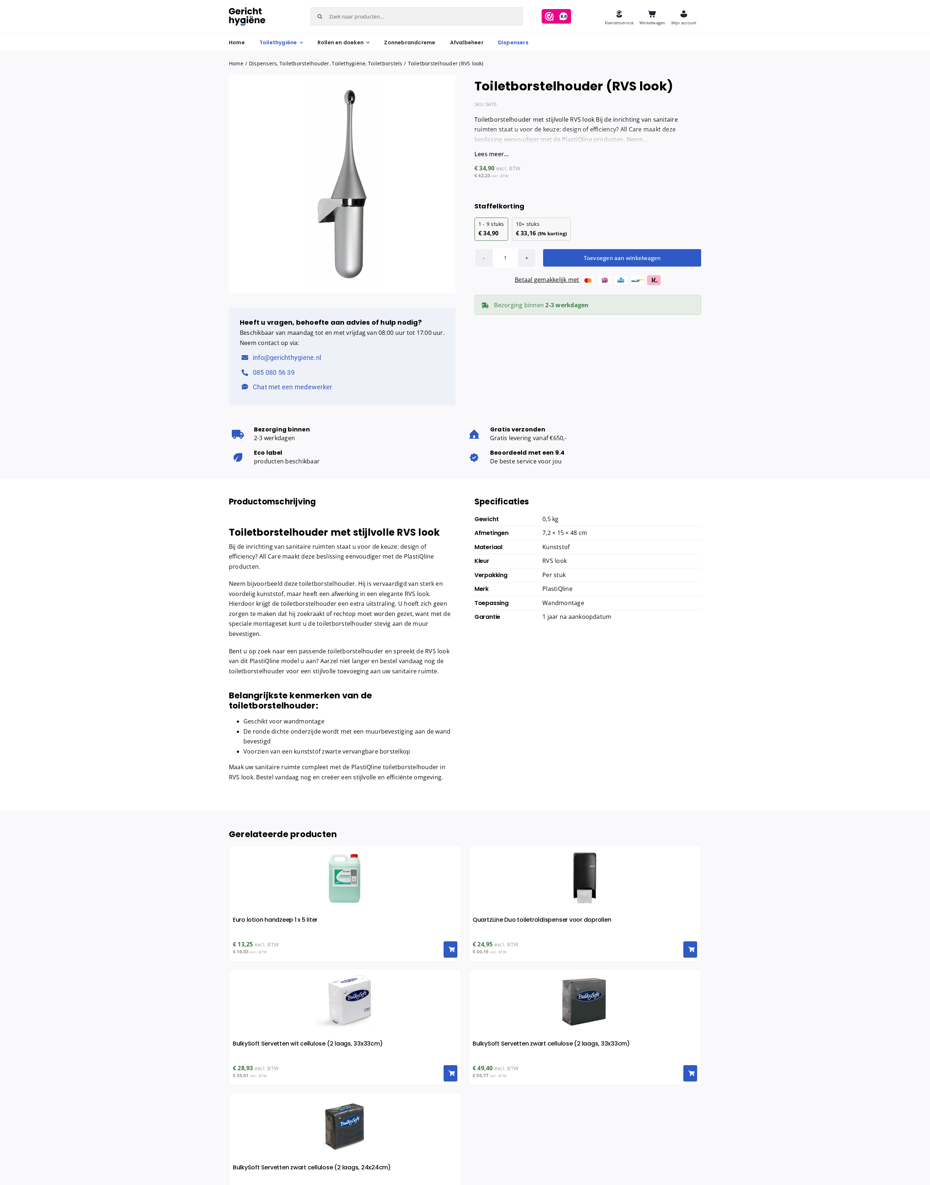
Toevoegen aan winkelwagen (622, 257)
